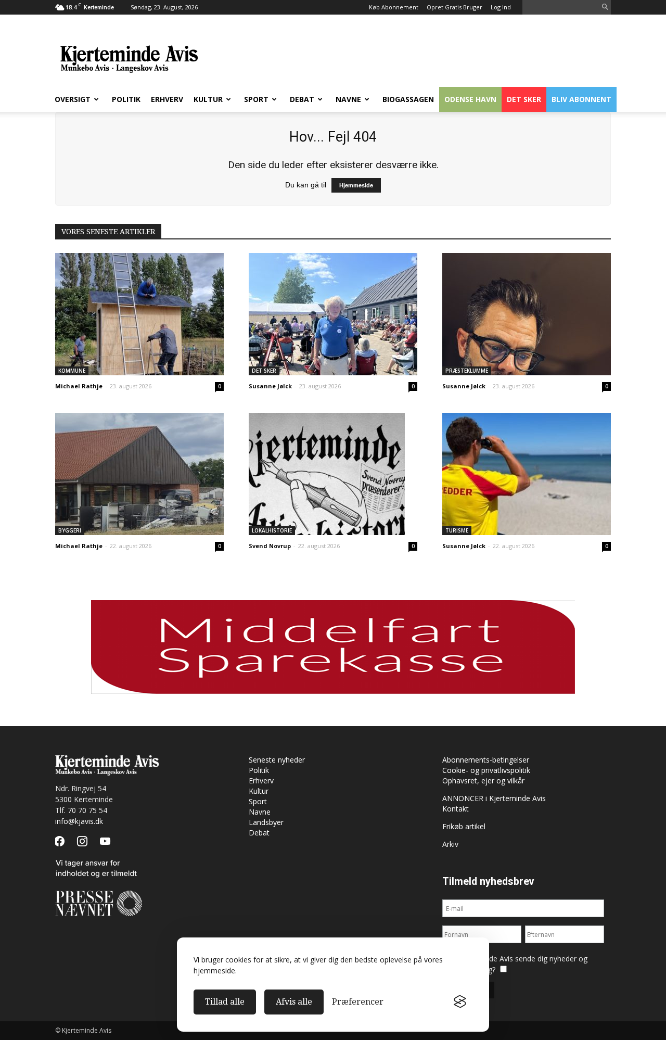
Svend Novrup (270, 546)
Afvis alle (294, 1002)
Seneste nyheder (277, 760)
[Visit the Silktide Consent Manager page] (459, 1002)
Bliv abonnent (581, 99)
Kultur (208, 99)
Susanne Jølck (270, 386)
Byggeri (69, 530)
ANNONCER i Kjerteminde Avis (494, 798)
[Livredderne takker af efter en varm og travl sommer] (526, 474)
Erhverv (167, 99)
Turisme (456, 530)
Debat (302, 99)
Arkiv (450, 844)
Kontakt (455, 809)
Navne (348, 99)
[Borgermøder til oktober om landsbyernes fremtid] (139, 314)
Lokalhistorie (272, 530)
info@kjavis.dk (79, 821)
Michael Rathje (79, 386)
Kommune (71, 370)
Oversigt (73, 99)
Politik (126, 99)
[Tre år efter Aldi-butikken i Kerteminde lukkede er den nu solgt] (139, 474)
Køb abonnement (393, 7)
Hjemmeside (356, 185)
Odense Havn (470, 99)
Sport (256, 99)
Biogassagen (408, 99)
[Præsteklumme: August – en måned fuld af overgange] (526, 314)
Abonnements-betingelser (485, 760)
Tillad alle (225, 1002)
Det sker (524, 99)
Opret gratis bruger (454, 7)
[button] (605, 7)
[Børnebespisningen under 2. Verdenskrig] (333, 474)
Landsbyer (266, 822)
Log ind (501, 7)
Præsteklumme (466, 370)
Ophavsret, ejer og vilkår (483, 780)
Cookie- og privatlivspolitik (486, 770)
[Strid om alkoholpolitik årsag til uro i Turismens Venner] (333, 314)
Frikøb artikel (463, 826)
